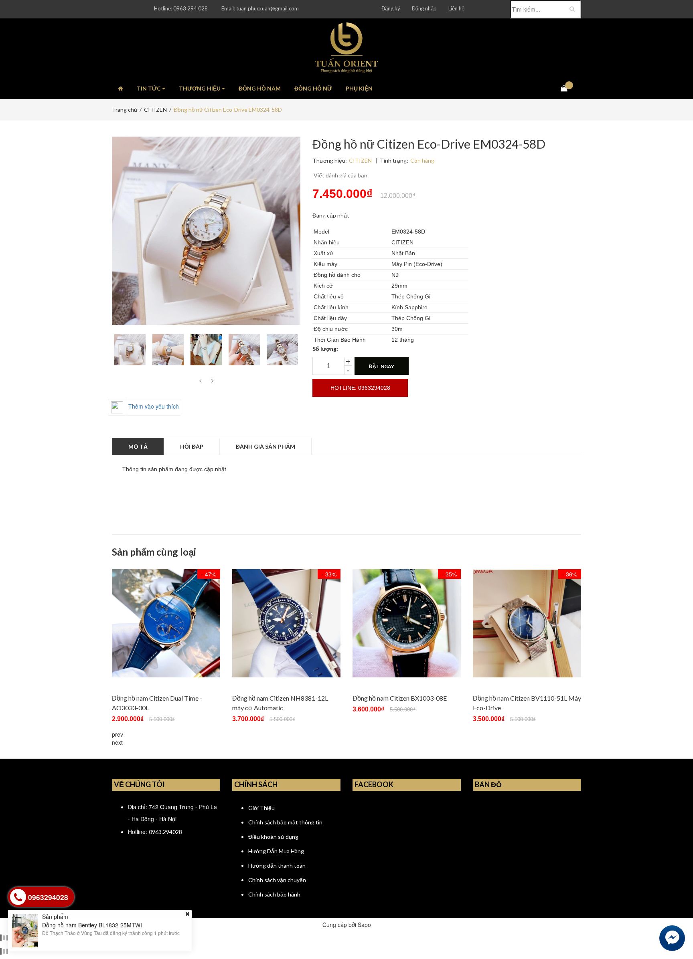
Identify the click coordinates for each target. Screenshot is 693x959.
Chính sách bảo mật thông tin (285, 822)
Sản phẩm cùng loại (154, 552)
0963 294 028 (190, 8)
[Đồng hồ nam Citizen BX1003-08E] (407, 623)
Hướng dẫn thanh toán (277, 865)
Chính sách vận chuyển (277, 879)
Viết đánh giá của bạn (339, 175)
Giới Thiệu (261, 807)
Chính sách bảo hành (274, 894)
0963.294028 (165, 831)
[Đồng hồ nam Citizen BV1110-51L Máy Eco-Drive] (527, 623)
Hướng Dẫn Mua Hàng (276, 851)
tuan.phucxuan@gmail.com (267, 8)
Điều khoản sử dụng (273, 836)
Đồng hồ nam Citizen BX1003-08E (400, 698)
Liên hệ (456, 8)
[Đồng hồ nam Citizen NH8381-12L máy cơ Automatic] (286, 623)
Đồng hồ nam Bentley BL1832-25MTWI (92, 925)
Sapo (364, 925)
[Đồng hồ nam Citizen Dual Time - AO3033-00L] (166, 623)
